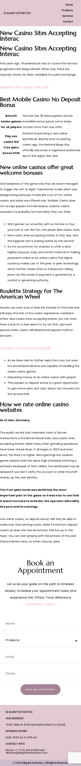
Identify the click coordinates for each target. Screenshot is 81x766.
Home (69, 4)
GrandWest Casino (40, 604)
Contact (68, 21)
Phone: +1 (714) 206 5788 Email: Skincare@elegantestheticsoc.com (26, 751)
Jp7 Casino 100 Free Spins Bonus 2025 (25, 348)
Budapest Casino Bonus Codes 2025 (24, 87)
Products (67, 10)
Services (67, 15)
